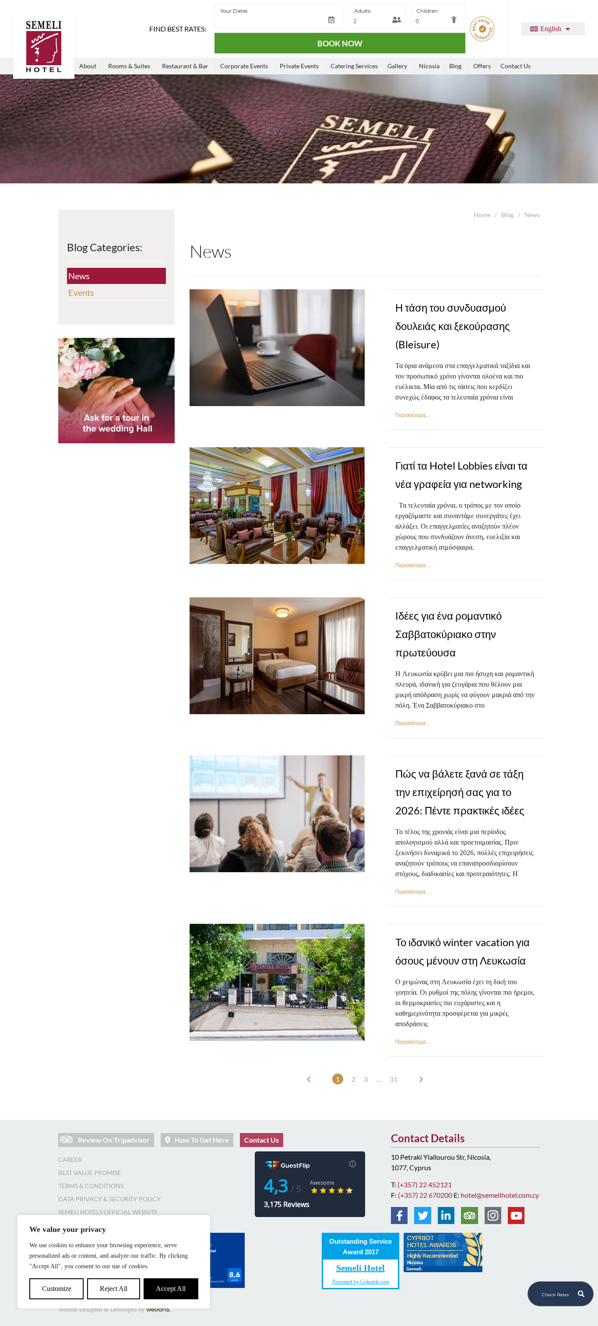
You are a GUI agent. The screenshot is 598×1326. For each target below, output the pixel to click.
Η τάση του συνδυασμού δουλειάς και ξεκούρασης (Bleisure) (452, 326)
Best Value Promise (89, 1172)
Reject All (113, 1288)
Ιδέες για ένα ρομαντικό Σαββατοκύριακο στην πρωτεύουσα (448, 634)
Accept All (171, 1288)
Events (81, 292)
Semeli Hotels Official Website (108, 1212)
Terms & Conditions (90, 1185)
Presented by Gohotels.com (360, 1281)
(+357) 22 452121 (424, 1184)
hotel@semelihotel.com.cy (500, 1195)
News (79, 275)
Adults (362, 10)
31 (393, 1079)
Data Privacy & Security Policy (109, 1199)
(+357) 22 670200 (425, 1195)
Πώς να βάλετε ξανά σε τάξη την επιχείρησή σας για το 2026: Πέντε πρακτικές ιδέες (459, 792)
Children (427, 10)
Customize (56, 1288)
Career (70, 1159)
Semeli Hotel (360, 1268)
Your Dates (233, 10)
